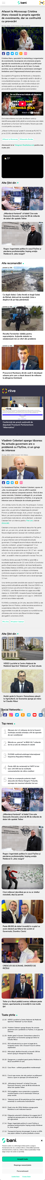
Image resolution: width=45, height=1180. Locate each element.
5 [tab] (26, 434)
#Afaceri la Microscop (10, 139)
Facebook (3, 53)
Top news (7, 723)
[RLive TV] (9, 391)
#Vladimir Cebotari (17, 622)
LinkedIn (8, 53)
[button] (42, 1140)
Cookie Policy (16, 1176)
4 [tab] (23, 434)
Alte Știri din (9, 183)
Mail (25, 53)
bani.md (27, 26)
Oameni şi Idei (19, 26)
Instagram (11, 715)
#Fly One (5, 622)
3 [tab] (21, 434)
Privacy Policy (26, 1176)
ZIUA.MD (5, 523)
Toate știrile (8, 1015)
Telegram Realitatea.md (24, 145)
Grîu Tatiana (24, 455)
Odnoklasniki (21, 53)
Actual (17, 455)
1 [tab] (17, 434)
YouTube (35, 715)
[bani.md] (22, 2)
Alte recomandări (12, 263)
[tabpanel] (22, 413)
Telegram (16, 53)
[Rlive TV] (41, 3)
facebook (5, 715)
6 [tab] (28, 434)
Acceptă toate (22, 1159)
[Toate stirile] (6, 3)
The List (29, 520)
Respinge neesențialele (22, 1165)
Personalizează (22, 1171)
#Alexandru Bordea (26, 139)
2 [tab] (19, 434)
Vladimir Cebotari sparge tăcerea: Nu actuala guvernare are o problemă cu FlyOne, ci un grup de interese (22, 445)
